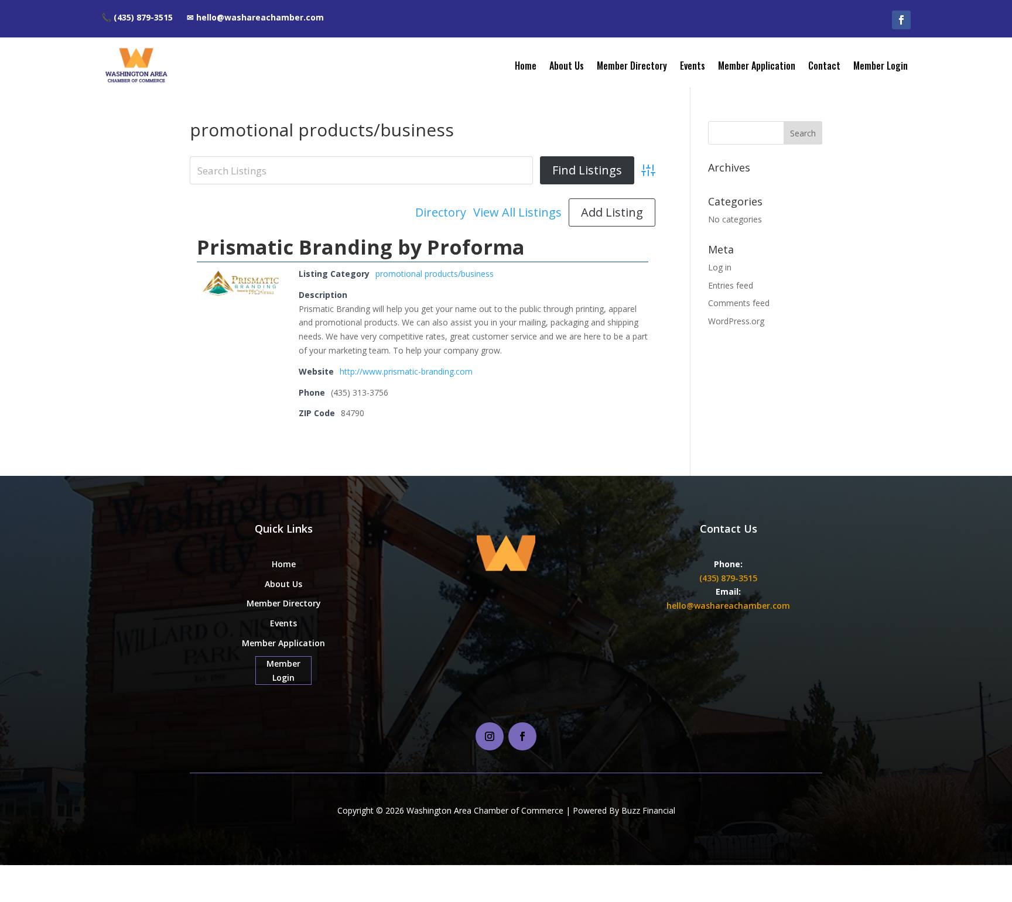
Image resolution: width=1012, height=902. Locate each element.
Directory (440, 212)
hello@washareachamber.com (728, 605)
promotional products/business (434, 273)
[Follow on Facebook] (901, 20)
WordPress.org (736, 321)
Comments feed (739, 302)
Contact (824, 66)
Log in (719, 267)
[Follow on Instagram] (490, 736)
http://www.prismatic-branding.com (406, 371)
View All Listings (517, 212)
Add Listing (612, 212)
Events (692, 66)
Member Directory (632, 66)
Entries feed (730, 285)
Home (525, 66)
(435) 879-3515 (728, 578)
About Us (566, 66)
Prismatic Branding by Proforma (361, 247)
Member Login (880, 66)
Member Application (756, 66)
